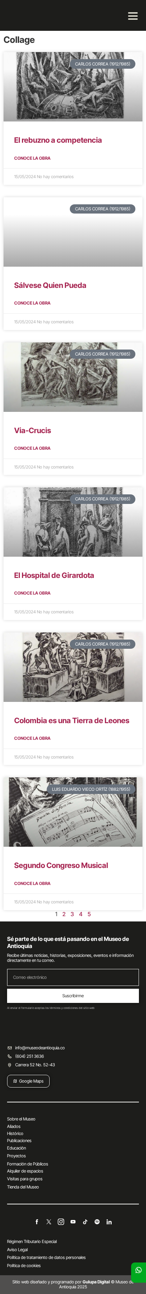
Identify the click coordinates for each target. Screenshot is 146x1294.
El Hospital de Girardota (54, 575)
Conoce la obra (32, 158)
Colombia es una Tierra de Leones (71, 720)
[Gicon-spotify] (97, 1222)
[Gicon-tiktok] (85, 1222)
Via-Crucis (32, 430)
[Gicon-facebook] (37, 1222)
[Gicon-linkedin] (109, 1222)
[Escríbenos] (138, 1270)
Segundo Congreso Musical (61, 865)
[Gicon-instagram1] (61, 1222)
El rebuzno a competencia (58, 140)
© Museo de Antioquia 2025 (96, 1284)
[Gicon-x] (49, 1222)
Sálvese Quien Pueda (50, 285)
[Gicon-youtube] (73, 1222)
